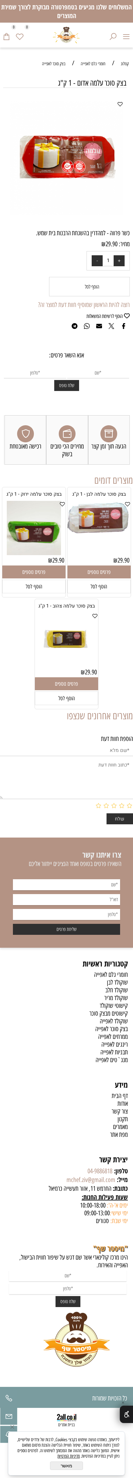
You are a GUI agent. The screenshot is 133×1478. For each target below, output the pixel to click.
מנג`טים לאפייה (112, 1060)
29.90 (112, 244)
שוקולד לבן (117, 982)
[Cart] (7, 35)
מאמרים (120, 1127)
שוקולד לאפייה (114, 1021)
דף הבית (120, 1096)
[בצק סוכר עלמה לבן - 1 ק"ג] (99, 532)
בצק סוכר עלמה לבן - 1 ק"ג (99, 494)
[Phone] (8, 1399)
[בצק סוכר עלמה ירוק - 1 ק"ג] (34, 553)
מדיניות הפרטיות (68, 1456)
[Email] (8, 1417)
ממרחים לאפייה (113, 1036)
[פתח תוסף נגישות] (126, 1414)
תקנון (123, 1119)
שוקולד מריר (116, 998)
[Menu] (126, 35)
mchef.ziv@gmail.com (90, 1180)
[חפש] (113, 35)
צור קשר (120, 1111)
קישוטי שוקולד (114, 1005)
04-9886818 (99, 1171)
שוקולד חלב (116, 990)
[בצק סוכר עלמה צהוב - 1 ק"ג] (66, 652)
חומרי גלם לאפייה (111, 974)
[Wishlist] (20, 35)
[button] (99, 586)
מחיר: (124, 244)
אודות (123, 1103)
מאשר (66, 1465)
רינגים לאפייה (114, 1044)
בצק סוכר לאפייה (111, 1029)
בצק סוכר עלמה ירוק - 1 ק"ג (34, 494)
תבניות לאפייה (114, 1052)
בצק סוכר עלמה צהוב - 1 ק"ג (66, 605)
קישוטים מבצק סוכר (108, 1013)
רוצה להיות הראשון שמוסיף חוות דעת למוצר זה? (84, 305)
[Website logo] (66, 35)
